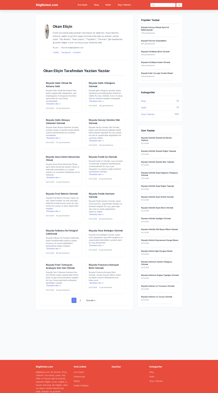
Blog (96, 5)
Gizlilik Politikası (81, 385)
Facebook (66, 52)
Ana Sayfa (82, 5)
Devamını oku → (54, 104)
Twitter (56, 52)
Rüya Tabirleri (124, 5)
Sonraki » (90, 300)
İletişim (77, 381)
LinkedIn (77, 52)
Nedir (108, 5)
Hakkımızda (79, 376)
